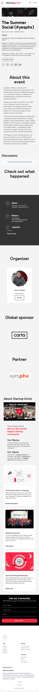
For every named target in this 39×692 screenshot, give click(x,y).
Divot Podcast (24, 662)
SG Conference (25, 646)
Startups (5, 649)
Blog (22, 659)
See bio (19, 297)
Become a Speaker (25, 649)
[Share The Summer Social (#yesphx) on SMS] (20, 64)
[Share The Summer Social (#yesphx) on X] (7, 64)
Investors (5, 646)
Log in (35, 2)
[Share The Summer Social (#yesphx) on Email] (15, 64)
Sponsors (5, 651)
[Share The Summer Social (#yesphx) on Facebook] (3, 64)
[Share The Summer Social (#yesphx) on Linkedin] (11, 64)
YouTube (23, 660)
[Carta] (19, 335)
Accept (19, 682)
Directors (5, 652)
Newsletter (23, 657)
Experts (4, 647)
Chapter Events (25, 647)
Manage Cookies (19, 688)
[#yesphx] (19, 376)
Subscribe (19, 621)
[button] (30, 2)
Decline (19, 685)
